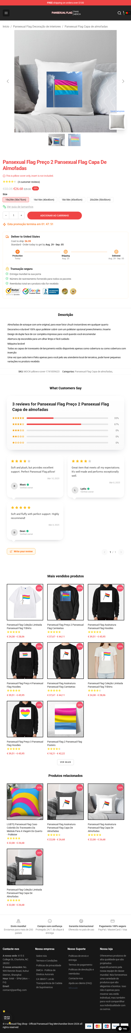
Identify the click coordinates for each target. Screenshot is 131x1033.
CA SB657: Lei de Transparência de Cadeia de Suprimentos (49, 983)
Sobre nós (41, 955)
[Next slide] (123, 81)
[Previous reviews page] (104, 552)
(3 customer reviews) (29, 182)
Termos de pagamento (80, 964)
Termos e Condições (46, 960)
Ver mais (65, 762)
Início (6, 26)
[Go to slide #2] (74, 140)
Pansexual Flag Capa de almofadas (86, 26)
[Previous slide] (8, 81)
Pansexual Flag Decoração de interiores (37, 26)
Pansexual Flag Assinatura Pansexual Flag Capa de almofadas (61, 827)
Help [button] (125, 1029)
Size (5, 194)
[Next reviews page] (121, 552)
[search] (119, 13)
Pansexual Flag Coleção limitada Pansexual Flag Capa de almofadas (24, 893)
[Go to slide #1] (56, 140)
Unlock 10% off (7, 1018)
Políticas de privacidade (48, 965)
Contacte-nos (76, 978)
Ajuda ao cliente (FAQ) (80, 983)
